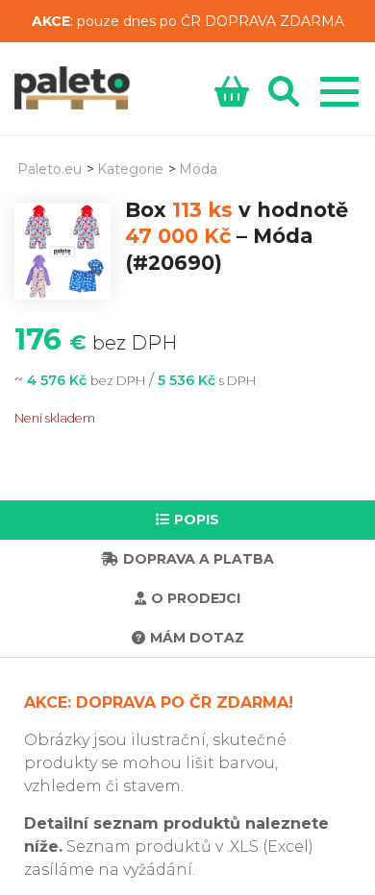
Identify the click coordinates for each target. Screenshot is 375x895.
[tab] (187, 520)
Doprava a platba (198, 559)
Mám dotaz (197, 637)
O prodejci (195, 598)
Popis (196, 519)
